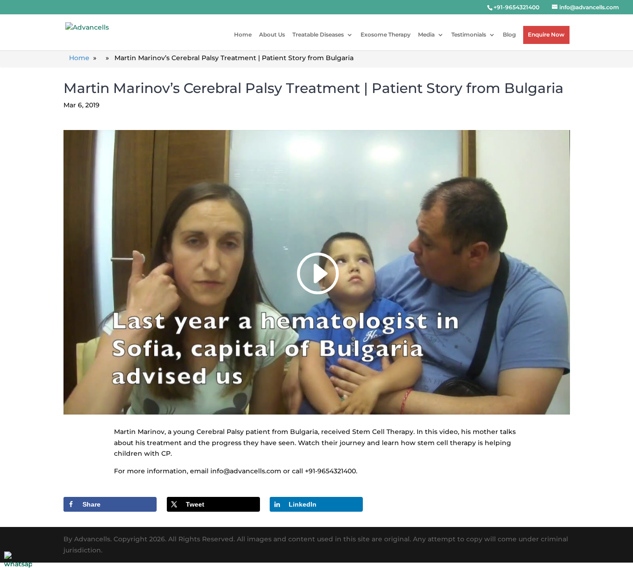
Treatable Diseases (318, 34)
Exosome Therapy (386, 34)
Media (426, 34)
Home (243, 34)
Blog (509, 34)
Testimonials (468, 34)
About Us (272, 34)
